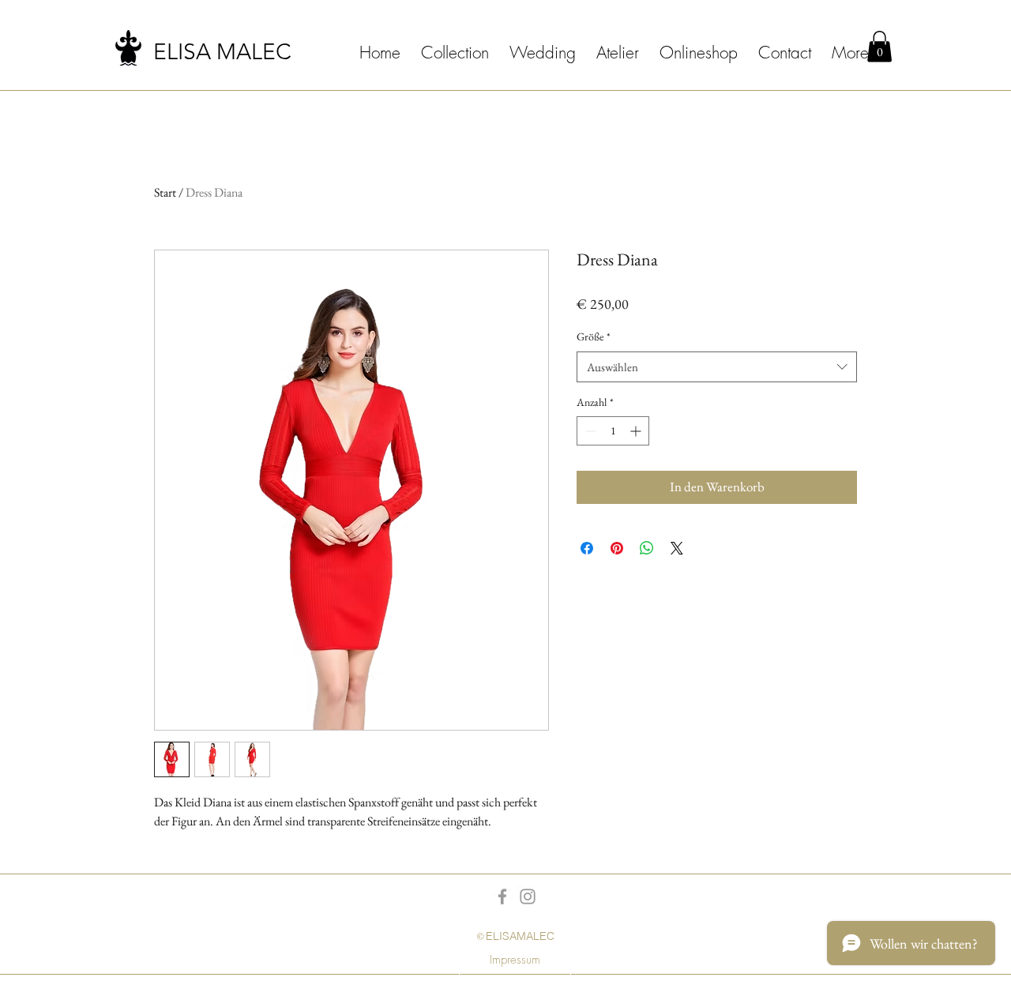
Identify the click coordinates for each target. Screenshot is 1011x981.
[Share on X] (676, 548)
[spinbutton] (613, 431)
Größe (594, 336)
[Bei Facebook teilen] (586, 548)
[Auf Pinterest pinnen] (616, 548)
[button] (879, 46)
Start (165, 192)
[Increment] (637, 431)
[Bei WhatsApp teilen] (646, 548)
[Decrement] (589, 431)
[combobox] (717, 366)
